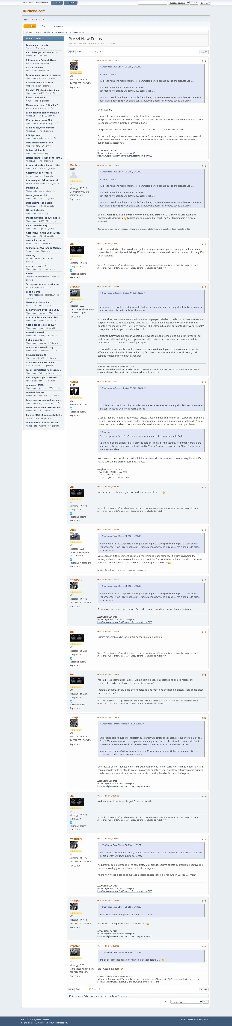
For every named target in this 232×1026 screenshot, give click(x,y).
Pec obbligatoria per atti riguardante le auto (44, 75)
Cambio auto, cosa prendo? (40, 127)
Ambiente (30, 48)
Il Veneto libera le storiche (40, 82)
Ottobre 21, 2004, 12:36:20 (108, 381)
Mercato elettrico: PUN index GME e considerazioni (44, 105)
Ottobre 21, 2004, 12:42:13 (108, 838)
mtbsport (76, 60)
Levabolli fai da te (35, 392)
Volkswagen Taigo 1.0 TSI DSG (41, 377)
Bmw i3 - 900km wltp (36, 225)
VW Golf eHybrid (34, 67)
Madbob (75, 165)
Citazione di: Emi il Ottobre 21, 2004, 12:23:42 (121, 66)
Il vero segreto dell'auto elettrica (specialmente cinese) (44, 180)
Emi (72, 243)
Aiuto (183, 1019)
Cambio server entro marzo (40, 362)
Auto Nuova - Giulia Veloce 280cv (43, 233)
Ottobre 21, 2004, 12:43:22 (108, 946)
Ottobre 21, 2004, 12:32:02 (108, 243)
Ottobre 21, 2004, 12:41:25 (108, 796)
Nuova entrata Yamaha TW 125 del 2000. (44, 422)
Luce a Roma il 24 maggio (39, 203)
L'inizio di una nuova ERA (39, 120)
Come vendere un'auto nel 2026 (42, 310)
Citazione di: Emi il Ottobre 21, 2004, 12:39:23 (121, 845)
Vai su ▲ (207, 1019)
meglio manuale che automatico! (43, 218)
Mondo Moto (31, 168)
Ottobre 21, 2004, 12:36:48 (108, 529)
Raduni (29, 251)
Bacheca (29, 287)
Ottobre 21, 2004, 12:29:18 (108, 165)
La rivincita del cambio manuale (42, 112)
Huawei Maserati (35, 332)
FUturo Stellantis (35, 210)
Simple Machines (42, 1020)
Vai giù (71, 52)
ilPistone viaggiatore (34, 295)
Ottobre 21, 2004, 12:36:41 (108, 486)
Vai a (167, 1001)
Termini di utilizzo (194, 1019)
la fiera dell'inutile (35, 150)
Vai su (71, 989)
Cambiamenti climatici (38, 45)
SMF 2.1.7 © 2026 (28, 1020)
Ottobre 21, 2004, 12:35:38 (108, 286)
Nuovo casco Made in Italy (40, 347)
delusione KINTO (35, 385)
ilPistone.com (34, 11)
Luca (73, 529)
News (28, 101)
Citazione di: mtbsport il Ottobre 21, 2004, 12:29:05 (124, 293)
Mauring (30, 255)
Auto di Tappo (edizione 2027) (41, 325)
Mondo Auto (31, 56)
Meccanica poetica (35, 240)
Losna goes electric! (36, 195)
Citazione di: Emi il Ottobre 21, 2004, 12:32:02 (121, 536)
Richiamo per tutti (35, 340)
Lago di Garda (33, 292)
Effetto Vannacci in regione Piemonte (44, 158)
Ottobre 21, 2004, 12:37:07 (108, 579)
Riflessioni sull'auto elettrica (41, 60)
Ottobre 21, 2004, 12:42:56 (108, 900)
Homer (74, 381)
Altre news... (31, 358)
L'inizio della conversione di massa (44, 317)
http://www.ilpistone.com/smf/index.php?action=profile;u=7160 (124, 155)
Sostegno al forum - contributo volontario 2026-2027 (44, 284)
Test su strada (31, 71)
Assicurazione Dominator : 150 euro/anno (44, 165)
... (98, 51)
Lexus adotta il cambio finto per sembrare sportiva (44, 400)
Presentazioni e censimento (37, 258)
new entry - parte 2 (36, 266)
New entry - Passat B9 (37, 302)
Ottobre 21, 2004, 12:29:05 (108, 60)
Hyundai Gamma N (36, 355)
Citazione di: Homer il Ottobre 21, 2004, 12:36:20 (123, 723)
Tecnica (29, 183)
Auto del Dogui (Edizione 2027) (42, 52)
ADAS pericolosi (34, 135)
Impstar (75, 286)
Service (29, 176)
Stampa (204, 52)
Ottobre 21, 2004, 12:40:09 (108, 717)
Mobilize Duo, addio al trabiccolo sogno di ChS (44, 407)
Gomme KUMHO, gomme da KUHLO (44, 415)
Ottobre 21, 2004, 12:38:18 (108, 631)
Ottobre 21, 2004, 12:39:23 (108, 674)
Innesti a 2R (32, 187)
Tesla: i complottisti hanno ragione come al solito (44, 370)
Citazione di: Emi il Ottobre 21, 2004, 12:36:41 (121, 952)
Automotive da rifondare (39, 172)
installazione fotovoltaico (39, 142)
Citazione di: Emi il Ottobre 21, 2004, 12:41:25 (121, 907)
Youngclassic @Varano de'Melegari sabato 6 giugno (44, 248)
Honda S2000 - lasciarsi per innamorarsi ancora (44, 90)
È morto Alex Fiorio (35, 97)
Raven (29, 273)
